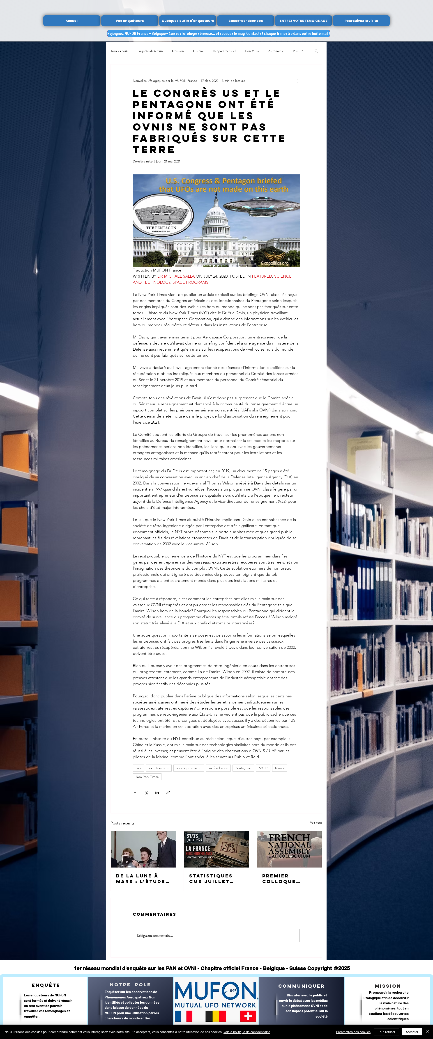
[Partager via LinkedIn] (157, 792)
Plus (295, 51)
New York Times (147, 777)
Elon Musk (252, 51)
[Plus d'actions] (297, 80)
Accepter (412, 1032)
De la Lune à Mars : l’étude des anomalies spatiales (141, 878)
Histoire (198, 51)
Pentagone (243, 768)
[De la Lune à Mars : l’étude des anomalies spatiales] (143, 849)
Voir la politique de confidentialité (246, 1032)
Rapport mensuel (224, 51)
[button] (316, 51)
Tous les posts (119, 51)
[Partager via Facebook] (135, 792)
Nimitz (279, 768)
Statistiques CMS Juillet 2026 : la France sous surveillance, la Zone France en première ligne (215, 878)
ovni (138, 768)
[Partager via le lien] (168, 792)
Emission (178, 51)
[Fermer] (427, 1031)
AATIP (263, 768)
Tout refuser (386, 1032)
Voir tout (316, 822)
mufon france (218, 768)
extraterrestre (159, 768)
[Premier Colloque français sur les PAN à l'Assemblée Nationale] (289, 849)
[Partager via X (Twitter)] (146, 792)
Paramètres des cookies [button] (353, 1032)
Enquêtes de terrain (150, 51)
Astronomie (276, 51)
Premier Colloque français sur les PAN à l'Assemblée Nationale (285, 878)
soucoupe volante (188, 768)
